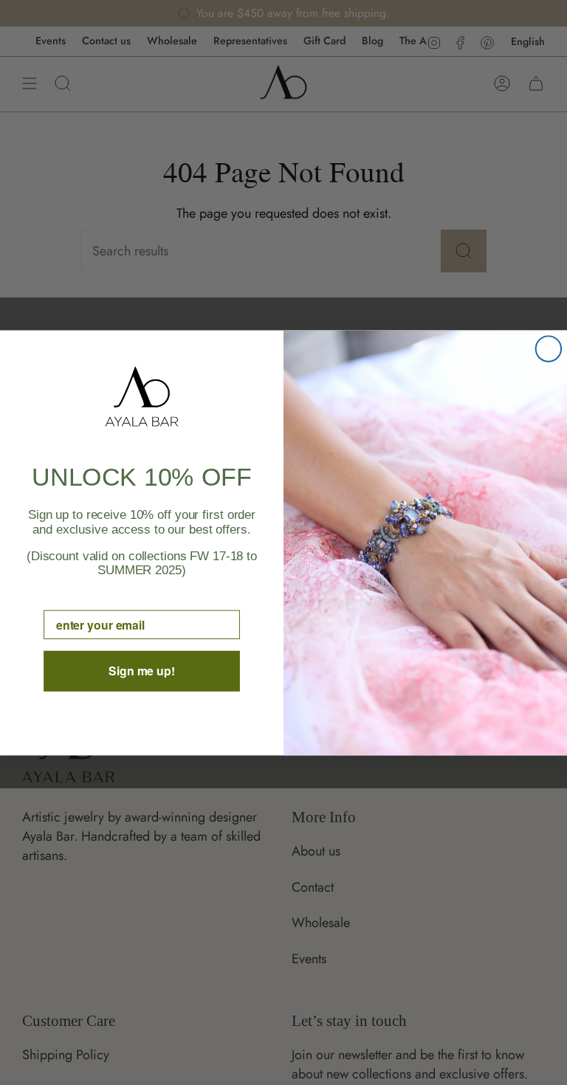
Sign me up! (142, 670)
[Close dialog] (548, 348)
